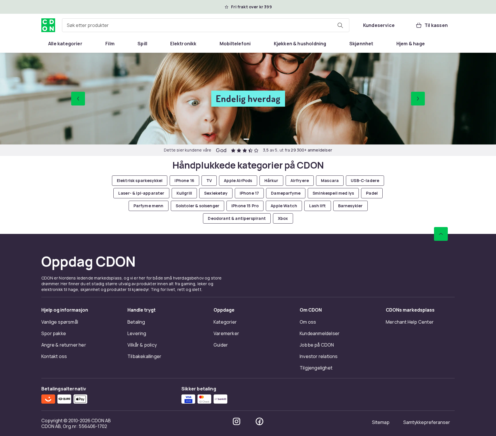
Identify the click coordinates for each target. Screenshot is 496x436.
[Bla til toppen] (441, 234)
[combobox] (205, 25)
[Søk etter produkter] (340, 25)
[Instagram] (236, 421)
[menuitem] (65, 43)
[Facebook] (259, 421)
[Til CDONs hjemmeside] (48, 25)
